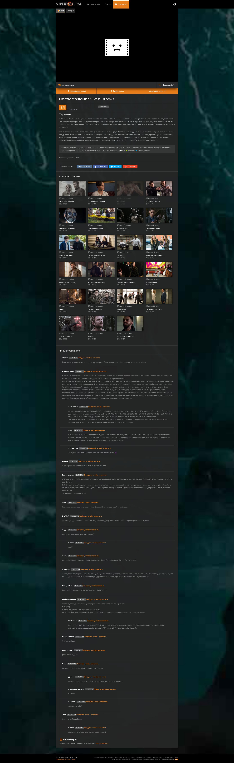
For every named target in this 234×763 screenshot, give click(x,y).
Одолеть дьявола (66, 336)
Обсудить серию (67, 85)
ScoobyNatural (151, 282)
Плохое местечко (66, 255)
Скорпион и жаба (153, 228)
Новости (108, 4)
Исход (90, 336)
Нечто (61, 309)
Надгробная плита (95, 228)
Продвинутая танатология (68, 228)
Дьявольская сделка (67, 282)
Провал (120, 255)
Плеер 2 (70, 11)
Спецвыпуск (122, 4)
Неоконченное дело (154, 309)
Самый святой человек (126, 282)
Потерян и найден (66, 201)
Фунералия (121, 309)
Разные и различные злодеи (155, 255)
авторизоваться (102, 743)
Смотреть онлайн (93, 4)
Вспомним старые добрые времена (126, 336)
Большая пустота (153, 201)
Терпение (121, 201)
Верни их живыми (95, 309)
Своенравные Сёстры (96, 255)
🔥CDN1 (60, 11)
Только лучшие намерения (97, 282)
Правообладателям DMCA (65, 759)
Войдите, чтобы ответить (89, 358)
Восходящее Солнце (96, 201)
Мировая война (123, 228)
